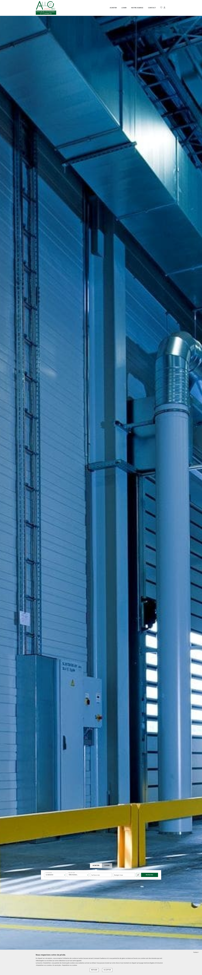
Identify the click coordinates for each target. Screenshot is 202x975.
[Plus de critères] (138, 875)
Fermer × (196, 952)
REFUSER (94, 970)
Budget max (118, 875)
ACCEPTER (107, 970)
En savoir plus (57, 965)
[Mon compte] (164, 7)
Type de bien (71, 873)
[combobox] (55, 875)
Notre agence (137, 7)
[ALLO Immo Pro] (46, 8)
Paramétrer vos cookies (69, 965)
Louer (124, 7)
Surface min (95, 875)
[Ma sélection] (161, 7)
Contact (152, 7)
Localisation (48, 873)
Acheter (113, 7)
